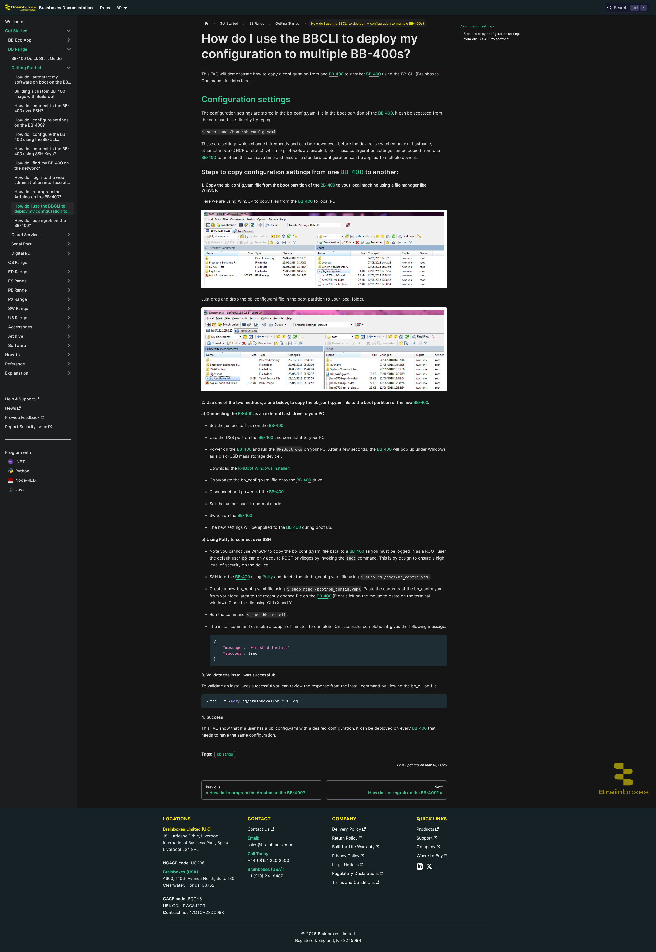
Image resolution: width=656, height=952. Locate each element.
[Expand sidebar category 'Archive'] (68, 336)
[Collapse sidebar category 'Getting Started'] (68, 68)
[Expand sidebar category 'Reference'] (68, 364)
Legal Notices (345, 864)
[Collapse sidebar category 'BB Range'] (68, 49)
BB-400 (336, 73)
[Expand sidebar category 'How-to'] (68, 354)
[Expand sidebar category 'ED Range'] (68, 271)
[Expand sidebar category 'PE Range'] (68, 290)
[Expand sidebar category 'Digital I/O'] (68, 253)
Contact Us (259, 829)
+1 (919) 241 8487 (265, 875)
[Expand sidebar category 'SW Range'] (68, 308)
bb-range (225, 754)
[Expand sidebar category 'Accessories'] (68, 327)
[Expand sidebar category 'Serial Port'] (68, 244)
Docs (105, 7)
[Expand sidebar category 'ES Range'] (68, 281)
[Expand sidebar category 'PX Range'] (68, 299)
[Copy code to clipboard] (440, 641)
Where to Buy (430, 855)
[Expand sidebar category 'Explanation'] (68, 373)
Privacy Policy (346, 855)
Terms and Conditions (353, 882)
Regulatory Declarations (355, 873)
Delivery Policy (346, 829)
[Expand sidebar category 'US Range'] (68, 318)
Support (425, 838)
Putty (268, 576)
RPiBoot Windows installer (263, 468)
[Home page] (206, 23)
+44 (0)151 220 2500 (268, 860)
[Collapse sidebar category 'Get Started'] (68, 31)
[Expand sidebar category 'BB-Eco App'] (68, 40)
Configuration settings (476, 26)
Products (425, 829)
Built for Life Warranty (353, 846)
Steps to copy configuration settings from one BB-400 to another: (492, 36)
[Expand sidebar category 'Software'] (68, 345)
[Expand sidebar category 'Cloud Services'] (68, 235)
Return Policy (345, 838)
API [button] (119, 7)
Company (426, 846)
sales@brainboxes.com (270, 844)
